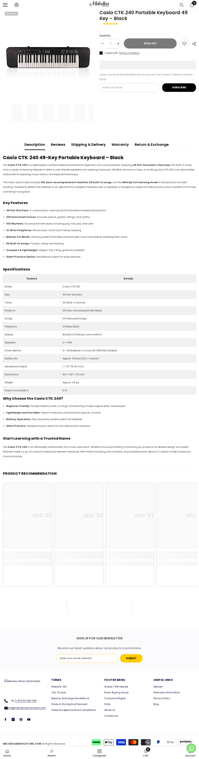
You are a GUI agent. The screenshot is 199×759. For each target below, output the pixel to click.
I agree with (111, 53)
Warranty (120, 144)
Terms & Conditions (129, 53)
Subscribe (179, 87)
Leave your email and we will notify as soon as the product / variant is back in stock (146, 77)
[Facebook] (5, 719)
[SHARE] (192, 44)
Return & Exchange (152, 144)
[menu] (5, 5)
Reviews (58, 144)
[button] (110, 23)
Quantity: (105, 35)
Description (34, 144)
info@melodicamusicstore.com (27, 708)
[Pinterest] (21, 719)
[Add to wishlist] (184, 44)
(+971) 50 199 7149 (26, 700)
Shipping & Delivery (88, 144)
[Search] (181, 5)
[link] (27, 555)
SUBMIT (131, 658)
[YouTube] (28, 719)
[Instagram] (13, 719)
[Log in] (16, 4)
